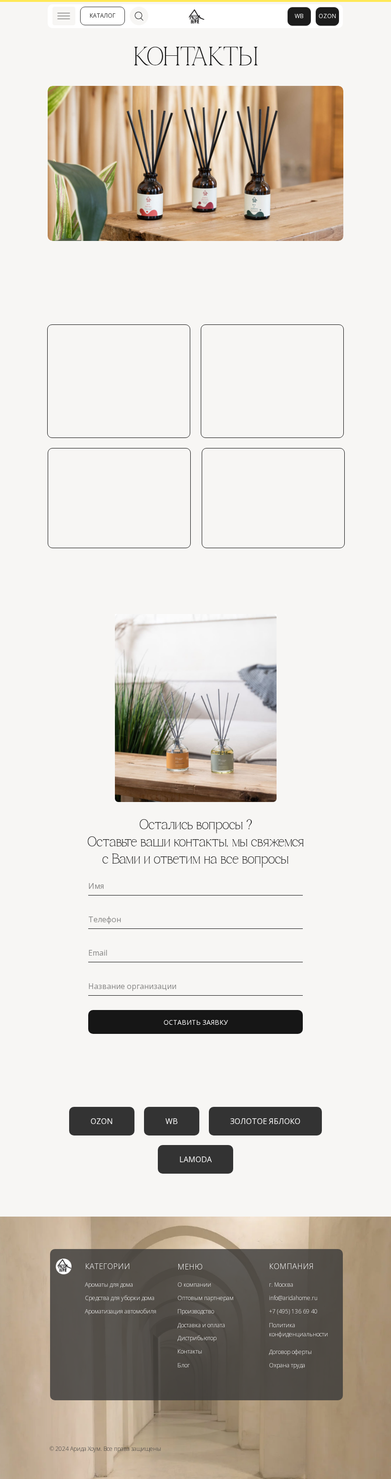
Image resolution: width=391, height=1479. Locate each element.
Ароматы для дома (109, 1285)
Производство (195, 1311)
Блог (183, 1365)
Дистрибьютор (196, 1338)
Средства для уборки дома (119, 1298)
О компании (194, 1285)
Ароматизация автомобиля (120, 1311)
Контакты (189, 1351)
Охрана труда (287, 1365)
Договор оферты (290, 1352)
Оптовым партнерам (205, 1298)
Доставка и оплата (201, 1325)
